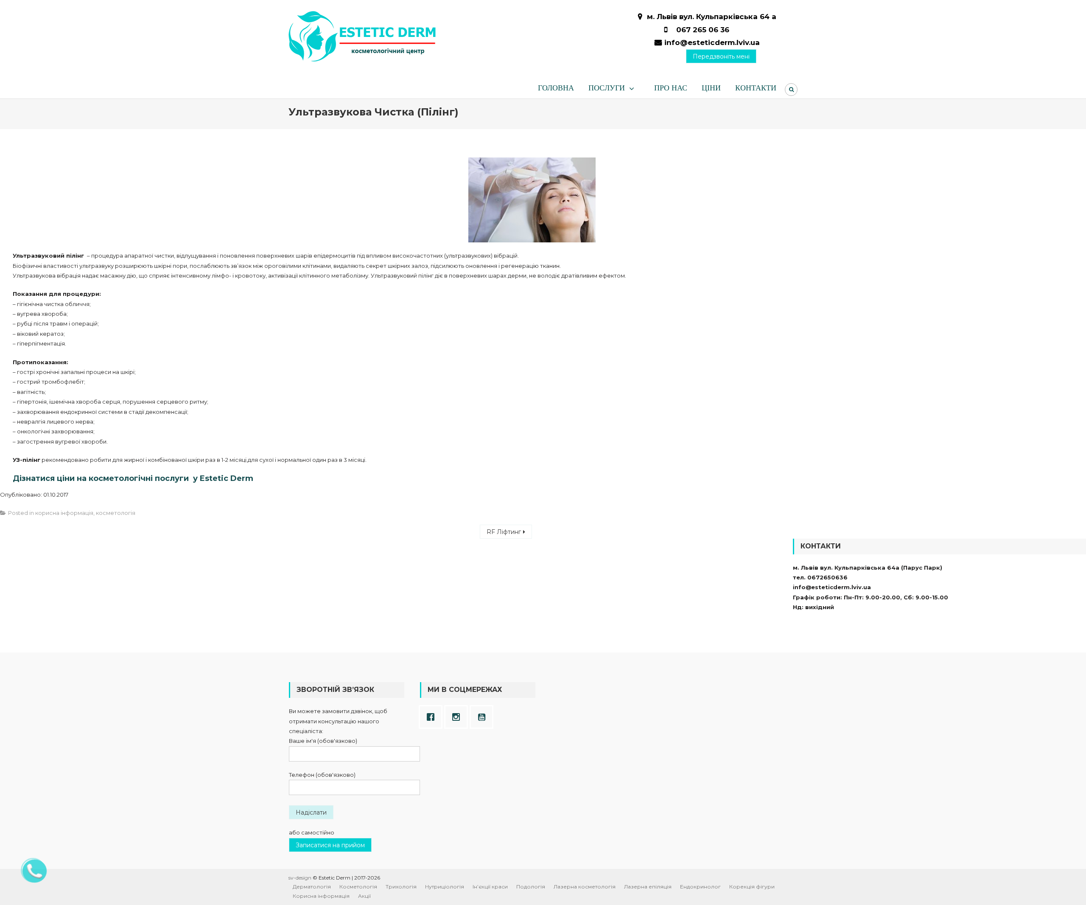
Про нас (670, 88)
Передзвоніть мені (721, 56)
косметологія (115, 512)
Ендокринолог (700, 886)
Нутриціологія (444, 886)
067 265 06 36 (702, 29)
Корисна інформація (321, 896)
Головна (556, 88)
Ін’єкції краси (490, 886)
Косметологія (358, 886)
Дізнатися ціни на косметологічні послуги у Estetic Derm (133, 478)
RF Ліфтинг (504, 532)
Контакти (755, 88)
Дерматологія (312, 886)
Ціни (711, 88)
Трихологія (401, 886)
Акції (364, 896)
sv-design (299, 877)
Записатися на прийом (330, 845)
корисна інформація (64, 512)
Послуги (606, 88)
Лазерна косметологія (585, 886)
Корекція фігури (752, 886)
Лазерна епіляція (648, 886)
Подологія (530, 886)
